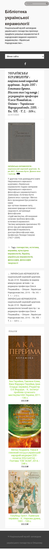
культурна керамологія (18, 252)
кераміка (12, 250)
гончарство (22, 247)
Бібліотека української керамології (17, 17)
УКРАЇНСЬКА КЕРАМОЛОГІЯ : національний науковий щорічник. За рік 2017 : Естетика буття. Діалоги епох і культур (24, 170)
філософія (13, 259)
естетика (34, 247)
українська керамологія (20, 256)
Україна (26, 253)
